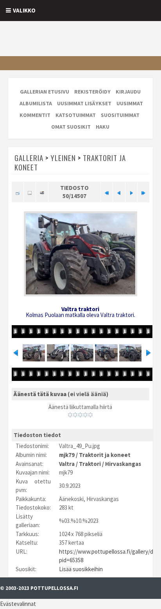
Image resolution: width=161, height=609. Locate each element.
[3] (80, 415)
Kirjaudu (128, 91)
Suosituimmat (120, 115)
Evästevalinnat (18, 603)
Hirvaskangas (123, 463)
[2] (75, 415)
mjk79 (67, 455)
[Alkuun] (107, 192)
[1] (70, 415)
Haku (102, 126)
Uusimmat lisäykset (84, 103)
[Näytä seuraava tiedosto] (131, 192)
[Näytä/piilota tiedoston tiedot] (30, 192)
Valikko (24, 10)
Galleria (28, 157)
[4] (85, 415)
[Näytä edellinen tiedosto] (119, 192)
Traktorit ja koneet (105, 455)
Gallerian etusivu (44, 91)
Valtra (67, 463)
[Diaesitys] (42, 192)
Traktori (90, 463)
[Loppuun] (143, 192)
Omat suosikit (71, 126)
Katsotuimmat (75, 115)
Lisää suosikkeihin (81, 569)
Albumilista (36, 103)
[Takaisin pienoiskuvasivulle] (17, 192)
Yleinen (63, 157)
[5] (90, 415)
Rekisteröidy (92, 91)
